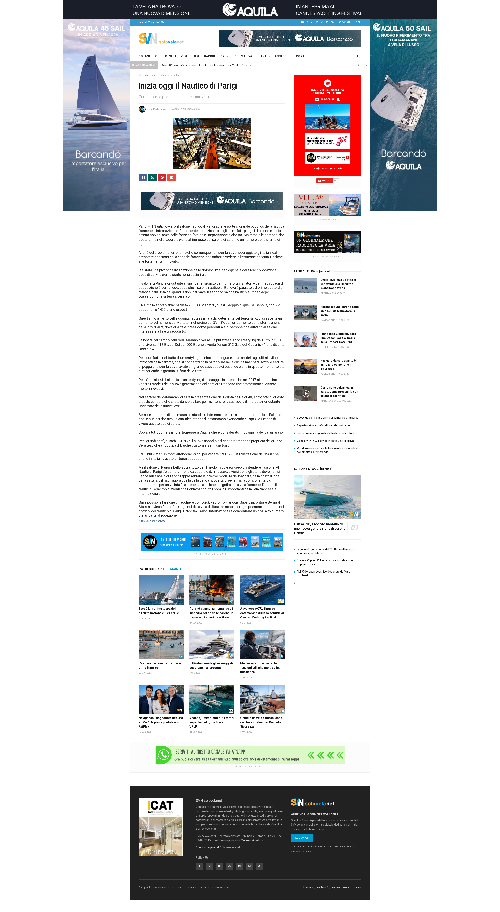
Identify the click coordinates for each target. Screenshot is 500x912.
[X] (312, 22)
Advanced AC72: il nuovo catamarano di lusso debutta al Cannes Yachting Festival (262, 613)
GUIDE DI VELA (166, 56)
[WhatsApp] (317, 22)
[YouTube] (302, 22)
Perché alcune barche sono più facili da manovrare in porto (339, 311)
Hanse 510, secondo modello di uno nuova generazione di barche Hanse (319, 528)
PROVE (225, 56)
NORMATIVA (243, 56)
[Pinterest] (327, 22)
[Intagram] (322, 22)
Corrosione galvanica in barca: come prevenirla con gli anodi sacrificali (339, 392)
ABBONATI (344, 22)
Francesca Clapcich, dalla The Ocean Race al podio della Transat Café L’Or (338, 338)
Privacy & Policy (340, 887)
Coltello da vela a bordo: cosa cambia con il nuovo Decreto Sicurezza (261, 722)
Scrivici (357, 887)
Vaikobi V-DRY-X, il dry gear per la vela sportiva (325, 440)
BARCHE (210, 56)
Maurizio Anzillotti (252, 840)
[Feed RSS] (332, 22)
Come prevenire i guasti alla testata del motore (325, 433)
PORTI (300, 56)
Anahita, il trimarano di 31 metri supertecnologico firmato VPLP (211, 722)
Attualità (174, 75)
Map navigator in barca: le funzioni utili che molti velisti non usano (260, 668)
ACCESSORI (283, 56)
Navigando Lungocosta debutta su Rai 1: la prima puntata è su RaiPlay (161, 722)
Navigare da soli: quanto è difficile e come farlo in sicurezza (338, 365)
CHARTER (263, 56)
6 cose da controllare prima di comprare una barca (327, 417)
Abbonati (302, 837)
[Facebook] (307, 22)
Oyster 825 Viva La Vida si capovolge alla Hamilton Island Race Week (200, 65)
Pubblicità (322, 887)
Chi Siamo (307, 887)
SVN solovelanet (147, 75)
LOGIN (358, 22)
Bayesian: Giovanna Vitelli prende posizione (323, 425)
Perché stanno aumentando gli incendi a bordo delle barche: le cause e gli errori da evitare (211, 613)
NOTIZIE (145, 56)
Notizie (163, 75)
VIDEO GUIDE (190, 56)
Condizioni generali (207, 847)
